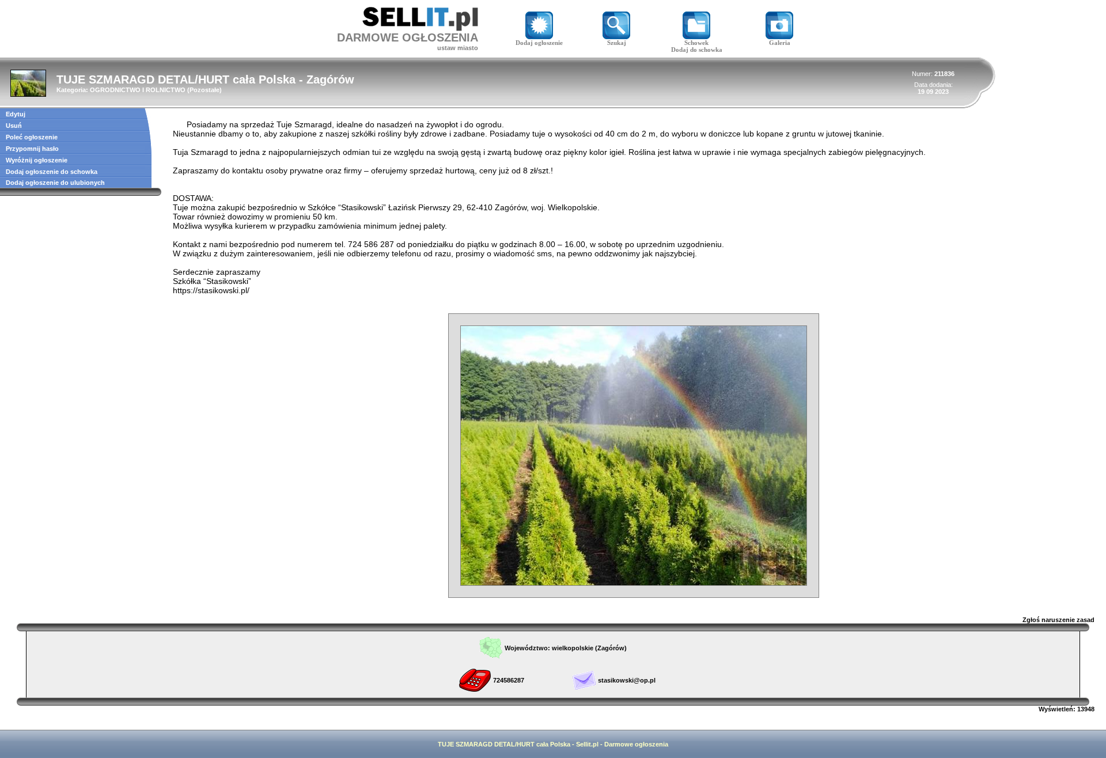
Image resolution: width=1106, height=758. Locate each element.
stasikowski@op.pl (627, 680)
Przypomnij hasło (32, 148)
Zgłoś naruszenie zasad (1058, 619)
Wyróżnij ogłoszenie (36, 160)
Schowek (696, 42)
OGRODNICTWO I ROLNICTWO (137, 89)
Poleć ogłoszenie (32, 137)
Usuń (14, 125)
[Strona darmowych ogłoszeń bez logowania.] (420, 28)
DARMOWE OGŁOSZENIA (407, 37)
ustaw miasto (457, 47)
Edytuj (15, 114)
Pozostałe (204, 89)
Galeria (779, 42)
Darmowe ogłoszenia (636, 744)
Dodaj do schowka (696, 49)
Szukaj (616, 42)
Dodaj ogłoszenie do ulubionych (55, 182)
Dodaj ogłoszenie (539, 42)
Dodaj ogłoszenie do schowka (51, 171)
